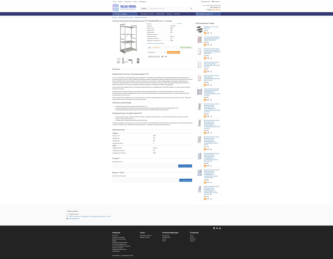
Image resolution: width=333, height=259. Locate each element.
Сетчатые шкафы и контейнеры (121, 246)
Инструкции (128, 1)
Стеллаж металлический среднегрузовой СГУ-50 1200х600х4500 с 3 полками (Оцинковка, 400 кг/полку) (212, 92)
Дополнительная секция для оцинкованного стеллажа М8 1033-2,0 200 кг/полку (211, 64)
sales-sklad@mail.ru (74, 218)
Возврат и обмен (145, 237)
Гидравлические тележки (119, 249)
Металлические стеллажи (126, 17)
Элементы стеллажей (118, 237)
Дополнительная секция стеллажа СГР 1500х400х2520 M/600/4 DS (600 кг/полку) (212, 78)
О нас (114, 1)
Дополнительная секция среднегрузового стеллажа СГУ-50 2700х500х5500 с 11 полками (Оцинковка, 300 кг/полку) (212, 124)
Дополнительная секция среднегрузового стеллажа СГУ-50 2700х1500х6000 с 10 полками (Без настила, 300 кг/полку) (211, 190)
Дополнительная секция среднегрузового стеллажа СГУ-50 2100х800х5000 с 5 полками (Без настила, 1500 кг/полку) (211, 173)
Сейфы (114, 240)
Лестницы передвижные (119, 244)
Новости (169, 14)
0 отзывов (179, 23)
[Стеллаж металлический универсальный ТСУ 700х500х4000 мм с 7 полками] (119, 60)
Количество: (151, 52)
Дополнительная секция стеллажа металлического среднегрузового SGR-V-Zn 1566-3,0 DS (212, 51)
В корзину (174, 52)
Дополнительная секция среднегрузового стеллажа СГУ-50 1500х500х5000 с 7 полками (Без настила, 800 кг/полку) (211, 157)
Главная (114, 17)
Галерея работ (160, 14)
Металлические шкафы (119, 239)
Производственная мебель (120, 242)
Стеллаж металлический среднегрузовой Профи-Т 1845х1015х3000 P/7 (211, 38)
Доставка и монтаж (147, 14)
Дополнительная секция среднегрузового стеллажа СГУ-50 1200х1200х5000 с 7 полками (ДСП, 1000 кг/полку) (211, 140)
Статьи (164, 239)
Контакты (177, 14)
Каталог (121, 14)
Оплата (120, 1)
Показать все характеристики (155, 43)
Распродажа (142, 1)
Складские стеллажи (141, 17)
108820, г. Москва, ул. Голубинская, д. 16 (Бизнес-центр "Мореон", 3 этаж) (89, 216)
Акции (135, 1)
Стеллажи (115, 235)
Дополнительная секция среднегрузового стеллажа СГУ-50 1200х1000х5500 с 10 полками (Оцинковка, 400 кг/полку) (212, 107)
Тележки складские (117, 247)
